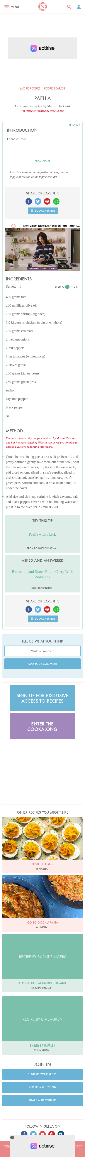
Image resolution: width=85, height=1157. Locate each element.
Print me (74, 125)
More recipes (30, 88)
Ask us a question (42, 1087)
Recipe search (54, 88)
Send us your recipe (42, 1074)
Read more (43, 160)
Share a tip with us (42, 1100)
